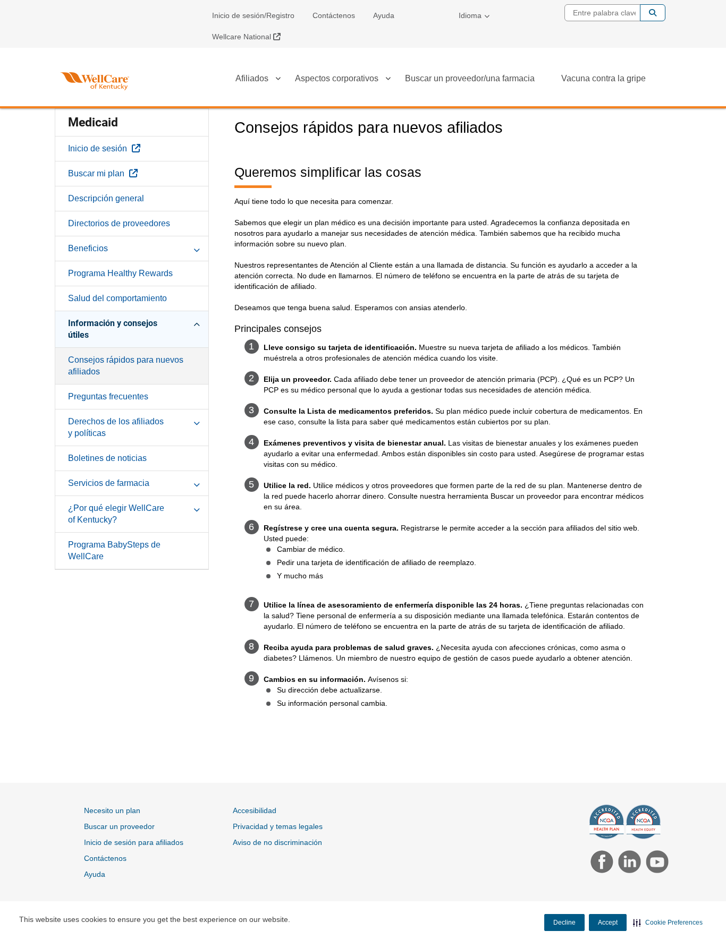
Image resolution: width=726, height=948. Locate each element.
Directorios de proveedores (119, 223)
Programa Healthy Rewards (120, 273)
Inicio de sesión (128, 148)
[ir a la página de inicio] (94, 81)
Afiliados (251, 78)
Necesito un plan (112, 810)
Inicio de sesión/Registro (253, 15)
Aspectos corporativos (336, 78)
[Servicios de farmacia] (196, 482)
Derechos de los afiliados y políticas (116, 427)
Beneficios (88, 248)
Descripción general (106, 198)
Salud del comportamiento (117, 298)
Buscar (652, 12)
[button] (668, 922)
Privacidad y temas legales (278, 826)
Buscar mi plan (126, 173)
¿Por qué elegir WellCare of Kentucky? (116, 513)
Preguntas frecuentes (108, 396)
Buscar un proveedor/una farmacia (470, 78)
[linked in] (628, 863)
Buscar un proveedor (119, 826)
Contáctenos (334, 15)
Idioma (470, 15)
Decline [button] (564, 922)
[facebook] (600, 863)
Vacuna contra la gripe (603, 78)
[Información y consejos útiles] (196, 323)
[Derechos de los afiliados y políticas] (196, 421)
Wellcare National (250, 36)
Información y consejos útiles (112, 329)
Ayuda (383, 15)
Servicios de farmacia (108, 483)
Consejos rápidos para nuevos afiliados (125, 365)
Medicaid (93, 122)
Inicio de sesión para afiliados (133, 842)
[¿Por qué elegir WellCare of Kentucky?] (196, 507)
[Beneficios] (196, 248)
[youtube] (654, 863)
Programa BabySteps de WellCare (114, 550)
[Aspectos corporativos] (388, 80)
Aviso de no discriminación (277, 842)
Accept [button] (608, 922)
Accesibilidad (254, 810)
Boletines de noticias (107, 458)
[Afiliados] (278, 80)
